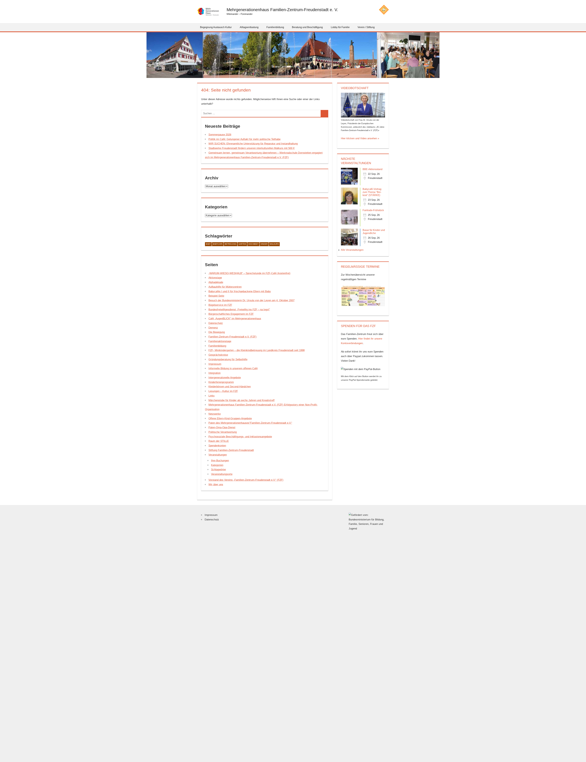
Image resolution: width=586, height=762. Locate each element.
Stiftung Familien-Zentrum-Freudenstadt (231, 450)
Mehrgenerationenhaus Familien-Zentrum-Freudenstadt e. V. (282, 9)
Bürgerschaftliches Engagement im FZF (231, 314)
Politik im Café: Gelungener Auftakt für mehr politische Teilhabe (244, 139)
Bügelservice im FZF (220, 305)
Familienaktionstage (219, 341)
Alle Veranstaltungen (352, 250)
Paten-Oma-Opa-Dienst (221, 427)
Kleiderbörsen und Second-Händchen (229, 386)
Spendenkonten (217, 445)
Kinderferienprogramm (221, 382)
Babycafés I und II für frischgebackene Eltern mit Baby (239, 291)
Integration (214, 373)
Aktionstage (215, 277)
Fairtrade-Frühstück (373, 210)
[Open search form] (386, 27)
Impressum (214, 364)
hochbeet (253, 244)
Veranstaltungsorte (221, 474)
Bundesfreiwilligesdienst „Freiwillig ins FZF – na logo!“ (239, 309)
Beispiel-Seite (216, 295)
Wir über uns (215, 484)
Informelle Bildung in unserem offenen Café (233, 368)
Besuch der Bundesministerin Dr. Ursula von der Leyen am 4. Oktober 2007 (251, 300)
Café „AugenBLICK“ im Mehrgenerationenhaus (234, 318)
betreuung (230, 244)
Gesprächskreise (218, 354)
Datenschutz (215, 323)
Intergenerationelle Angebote (224, 377)
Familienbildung (217, 345)
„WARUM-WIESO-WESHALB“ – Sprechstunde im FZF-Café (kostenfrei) (249, 273)
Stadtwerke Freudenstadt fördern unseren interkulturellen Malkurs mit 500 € (251, 148)
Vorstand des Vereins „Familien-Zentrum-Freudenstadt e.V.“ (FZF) (245, 479)
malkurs (274, 244)
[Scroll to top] (581, 757)
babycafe (218, 244)
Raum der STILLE (218, 441)
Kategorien (217, 465)
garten (242, 244)
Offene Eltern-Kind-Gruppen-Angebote (230, 418)
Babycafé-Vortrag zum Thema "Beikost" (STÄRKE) (372, 192)
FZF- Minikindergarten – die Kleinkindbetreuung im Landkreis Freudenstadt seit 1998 (256, 350)
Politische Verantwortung (222, 432)
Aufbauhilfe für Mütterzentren (225, 286)
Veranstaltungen (217, 454)
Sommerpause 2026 (219, 134)
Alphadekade (215, 282)
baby (208, 244)
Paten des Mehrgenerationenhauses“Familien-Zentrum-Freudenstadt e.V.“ (250, 422)
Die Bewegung (216, 332)
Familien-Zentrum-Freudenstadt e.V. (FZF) (232, 336)
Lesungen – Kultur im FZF (223, 391)
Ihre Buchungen (220, 460)
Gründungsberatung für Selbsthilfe (227, 359)
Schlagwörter (218, 469)
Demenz (213, 327)
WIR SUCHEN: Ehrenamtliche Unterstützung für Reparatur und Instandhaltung (253, 143)
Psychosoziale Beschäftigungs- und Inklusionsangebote (240, 436)
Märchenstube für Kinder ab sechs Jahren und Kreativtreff (241, 400)
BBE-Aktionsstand (372, 169)
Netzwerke (214, 413)
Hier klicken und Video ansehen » (360, 138)
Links (211, 395)
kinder (264, 244)
